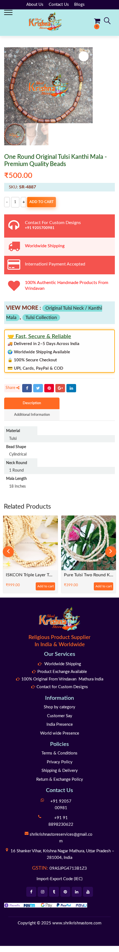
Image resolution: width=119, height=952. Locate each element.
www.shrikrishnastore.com (76, 923)
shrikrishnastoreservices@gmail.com (61, 837)
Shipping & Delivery (60, 771)
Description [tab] (32, 403)
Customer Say (59, 716)
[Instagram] (43, 892)
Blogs (79, 4)
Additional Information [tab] (32, 414)
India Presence (59, 724)
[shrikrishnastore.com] (45, 21)
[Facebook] (27, 388)
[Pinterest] (49, 388)
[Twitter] (38, 388)
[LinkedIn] (71, 388)
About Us (34, 4)
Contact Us (59, 4)
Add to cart (41, 202)
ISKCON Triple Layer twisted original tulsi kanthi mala (30, 575)
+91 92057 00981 (60, 804)
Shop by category (59, 707)
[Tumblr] (54, 892)
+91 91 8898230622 (60, 821)
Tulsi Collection (41, 317)
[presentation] (8, 551)
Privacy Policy (60, 762)
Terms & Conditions (59, 753)
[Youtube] (88, 892)
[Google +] (60, 388)
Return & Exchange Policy (59, 779)
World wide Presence (59, 733)
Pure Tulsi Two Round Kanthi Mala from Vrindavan (88, 575)
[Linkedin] (77, 892)
